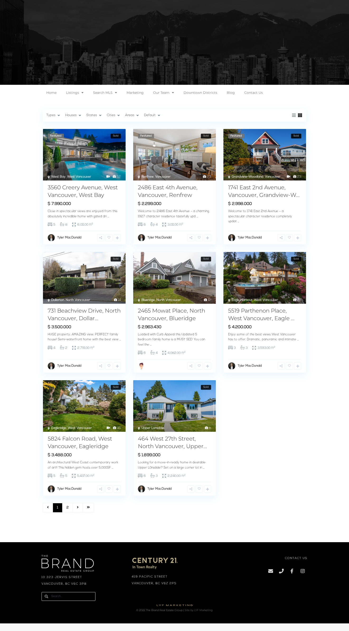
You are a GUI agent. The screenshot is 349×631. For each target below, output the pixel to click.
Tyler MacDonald (69, 237)
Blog (231, 92)
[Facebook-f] (292, 571)
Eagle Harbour (242, 300)
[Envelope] (270, 571)
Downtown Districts (200, 92)
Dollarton (57, 300)
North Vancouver (78, 300)
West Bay (58, 176)
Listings (72, 92)
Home (51, 92)
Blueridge (148, 300)
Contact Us (253, 92)
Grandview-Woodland (247, 176)
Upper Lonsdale (152, 428)
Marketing (135, 92)
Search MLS (103, 92)
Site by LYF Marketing (199, 610)
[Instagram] (302, 571)
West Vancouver (79, 176)
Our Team (161, 92)
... (108, 216)
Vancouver (163, 176)
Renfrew (147, 176)
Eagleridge (58, 428)
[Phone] (281, 571)
